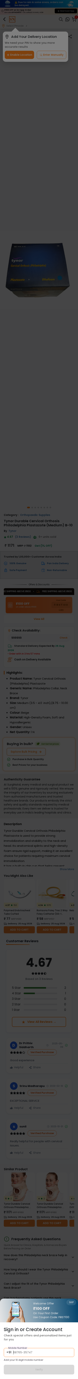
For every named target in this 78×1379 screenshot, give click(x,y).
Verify (39, 1369)
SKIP (71, 1302)
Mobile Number (17, 1348)
